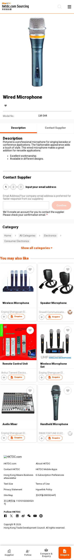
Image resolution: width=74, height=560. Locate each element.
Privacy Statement (13, 489)
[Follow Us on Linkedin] (17, 515)
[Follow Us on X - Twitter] (11, 515)
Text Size (8, 483)
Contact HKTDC (12, 469)
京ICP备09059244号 (46, 495)
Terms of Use (43, 483)
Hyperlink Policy (44, 489)
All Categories (27, 235)
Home (7, 235)
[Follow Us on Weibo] (23, 515)
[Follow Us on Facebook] (5, 515)
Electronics (50, 235)
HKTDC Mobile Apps (46, 469)
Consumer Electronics (16, 241)
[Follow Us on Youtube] (35, 515)
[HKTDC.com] (37, 458)
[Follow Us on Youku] (41, 515)
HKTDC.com (10, 463)
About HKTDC (43, 463)
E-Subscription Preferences (50, 475)
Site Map (8, 495)
